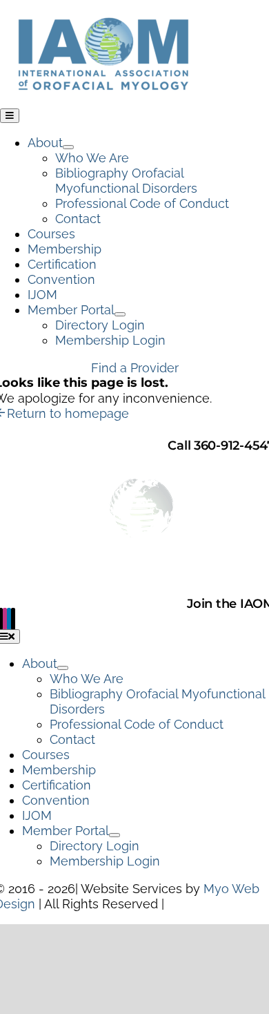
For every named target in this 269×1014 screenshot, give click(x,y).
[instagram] (5, 619)
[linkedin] (9, 619)
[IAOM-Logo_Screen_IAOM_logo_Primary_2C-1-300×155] (103, 7)
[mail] (13, 619)
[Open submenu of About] (68, 147)
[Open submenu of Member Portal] (120, 314)
